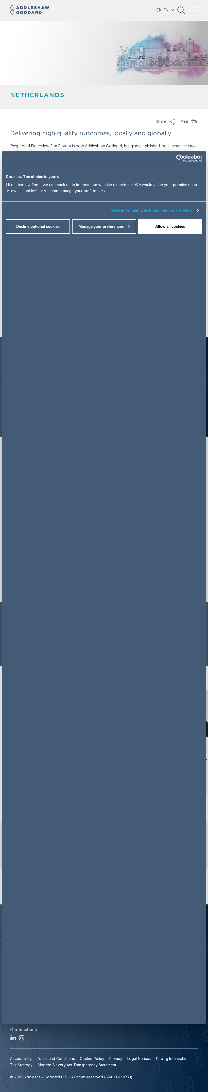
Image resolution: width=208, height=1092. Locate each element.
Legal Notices (139, 1058)
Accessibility (21, 1058)
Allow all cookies (170, 226)
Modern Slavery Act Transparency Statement (77, 1065)
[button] (181, 11)
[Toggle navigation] (193, 10)
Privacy (115, 1058)
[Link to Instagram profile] (22, 1039)
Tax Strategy (21, 1065)
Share (172, 121)
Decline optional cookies (38, 226)
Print (194, 121)
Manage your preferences (101, 226)
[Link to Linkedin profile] (13, 1039)
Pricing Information (172, 1058)
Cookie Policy (92, 1058)
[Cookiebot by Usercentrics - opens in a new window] (180, 158)
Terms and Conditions (56, 1058)
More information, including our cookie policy (152, 210)
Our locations (23, 1029)
